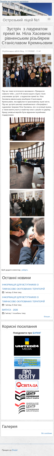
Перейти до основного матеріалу (14, 1)
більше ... (48, 316)
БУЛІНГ (37, 332)
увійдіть (24, 269)
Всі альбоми (46, 433)
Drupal (14, 450)
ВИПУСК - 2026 (10, 309)
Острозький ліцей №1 (21, 19)
